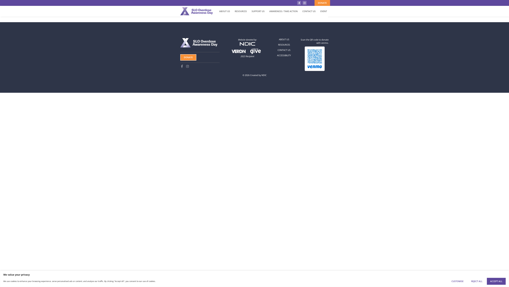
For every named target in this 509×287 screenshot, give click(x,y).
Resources (241, 11)
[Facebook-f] (299, 3)
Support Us (258, 11)
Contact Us (309, 11)
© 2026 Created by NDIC (255, 75)
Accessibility (284, 55)
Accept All (496, 281)
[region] (254, 279)
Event (323, 11)
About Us (224, 11)
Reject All (476, 281)
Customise (457, 281)
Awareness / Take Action (283, 11)
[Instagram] (304, 3)
